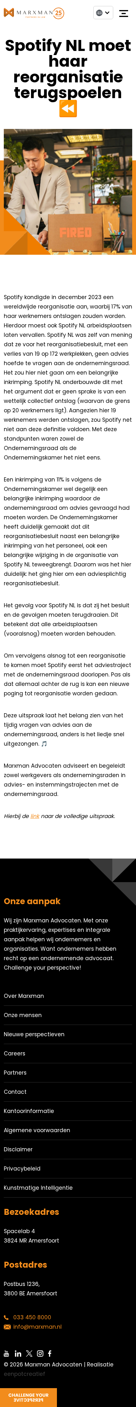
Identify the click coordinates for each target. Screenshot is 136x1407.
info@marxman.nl (37, 1327)
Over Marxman (24, 996)
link (34, 816)
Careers (14, 1053)
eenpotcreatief (24, 1374)
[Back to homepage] (34, 13)
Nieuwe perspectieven (34, 1034)
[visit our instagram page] (42, 1353)
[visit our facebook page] (53, 1353)
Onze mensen (23, 1015)
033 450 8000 (32, 1317)
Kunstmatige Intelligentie (38, 1188)
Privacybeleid (22, 1168)
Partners (15, 1072)
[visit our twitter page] (31, 1353)
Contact (15, 1092)
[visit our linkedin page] (20, 1353)
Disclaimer (18, 1149)
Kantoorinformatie (29, 1111)
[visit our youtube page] (9, 1353)
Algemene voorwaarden (37, 1130)
